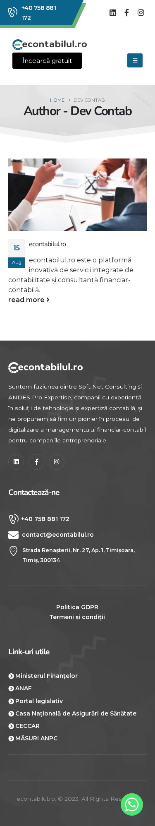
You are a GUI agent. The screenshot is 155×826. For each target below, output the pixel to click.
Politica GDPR (77, 607)
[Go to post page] (77, 194)
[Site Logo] (49, 44)
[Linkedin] (113, 13)
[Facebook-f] (127, 13)
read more (27, 300)
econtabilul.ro (47, 244)
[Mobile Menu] (135, 60)
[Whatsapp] (132, 804)
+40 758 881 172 (38, 13)
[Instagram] (141, 13)
